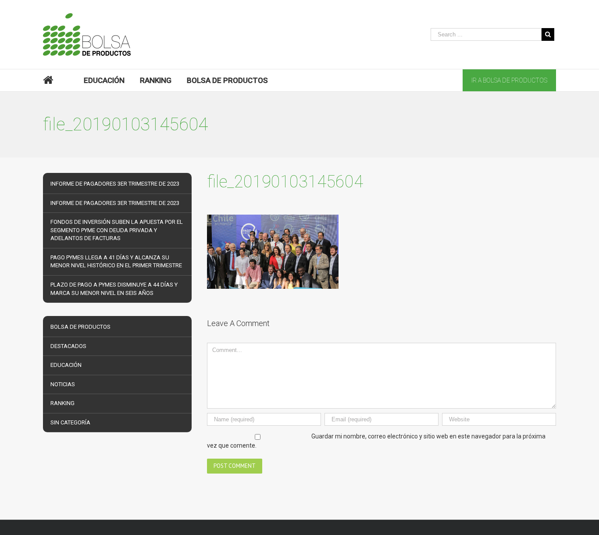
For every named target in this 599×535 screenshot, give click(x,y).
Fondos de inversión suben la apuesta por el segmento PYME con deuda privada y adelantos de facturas (116, 230)
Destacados (68, 346)
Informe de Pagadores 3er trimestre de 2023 (114, 183)
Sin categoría (70, 422)
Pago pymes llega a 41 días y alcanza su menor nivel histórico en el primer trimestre (116, 261)
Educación (66, 365)
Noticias (62, 384)
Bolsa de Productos (80, 326)
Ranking (62, 403)
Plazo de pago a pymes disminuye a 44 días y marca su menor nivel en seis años (114, 288)
